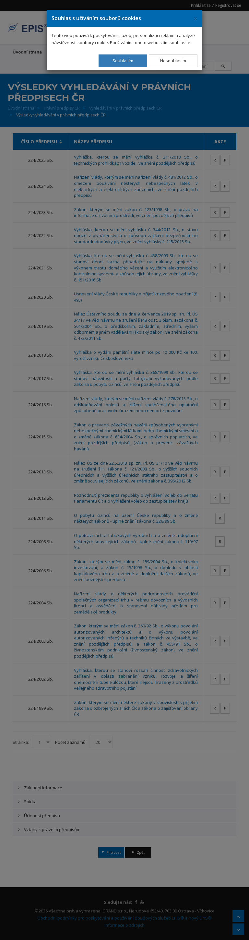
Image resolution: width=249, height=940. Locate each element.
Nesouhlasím (173, 61)
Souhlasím (123, 61)
